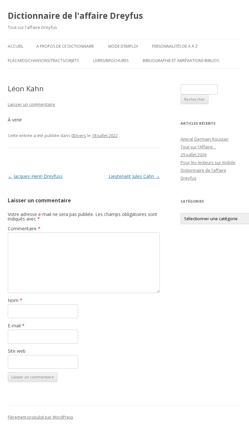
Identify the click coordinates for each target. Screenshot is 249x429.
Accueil (15, 46)
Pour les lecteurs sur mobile (208, 162)
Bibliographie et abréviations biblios (181, 60)
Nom (15, 300)
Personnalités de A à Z (175, 46)
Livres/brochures (110, 60)
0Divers (78, 135)
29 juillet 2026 (194, 155)
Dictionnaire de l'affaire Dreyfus (75, 15)
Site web (17, 351)
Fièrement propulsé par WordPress (40, 417)
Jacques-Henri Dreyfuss (35, 176)
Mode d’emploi (123, 46)
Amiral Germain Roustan (205, 139)
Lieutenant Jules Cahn (134, 176)
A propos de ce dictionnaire (65, 46)
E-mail (16, 325)
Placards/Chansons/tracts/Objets (43, 60)
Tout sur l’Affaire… (198, 147)
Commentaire (24, 228)
